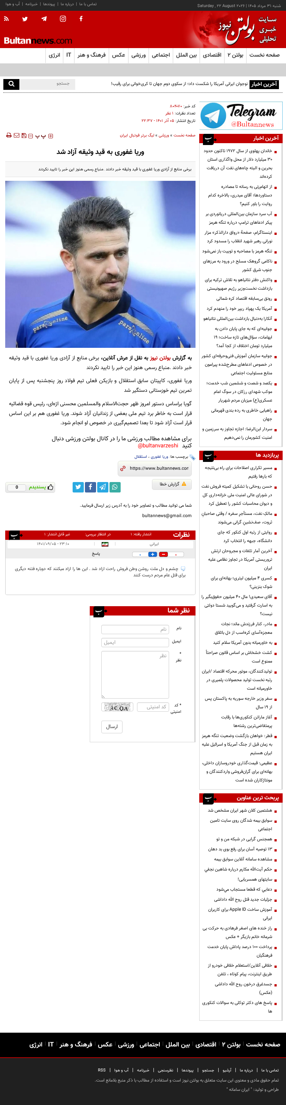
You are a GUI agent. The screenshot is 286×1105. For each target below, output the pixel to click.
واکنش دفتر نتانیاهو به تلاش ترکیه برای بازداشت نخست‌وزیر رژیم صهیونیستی (238, 284)
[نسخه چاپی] (8, 135)
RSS (102, 1070)
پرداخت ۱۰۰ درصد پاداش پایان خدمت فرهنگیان (239, 951)
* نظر (178, 657)
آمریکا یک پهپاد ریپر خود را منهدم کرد (239, 308)
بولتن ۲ (235, 55)
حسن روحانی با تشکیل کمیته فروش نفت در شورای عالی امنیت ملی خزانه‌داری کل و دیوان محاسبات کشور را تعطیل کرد (236, 495)
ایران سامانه (239, 1089)
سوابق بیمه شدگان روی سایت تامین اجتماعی (241, 824)
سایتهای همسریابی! (255, 879)
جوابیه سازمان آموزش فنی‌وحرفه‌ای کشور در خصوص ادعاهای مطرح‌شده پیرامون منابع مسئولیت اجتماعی (236, 365)
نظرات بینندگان (180, 535)
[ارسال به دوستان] (16, 135)
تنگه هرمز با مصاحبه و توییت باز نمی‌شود (237, 251)
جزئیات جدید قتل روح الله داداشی (243, 899)
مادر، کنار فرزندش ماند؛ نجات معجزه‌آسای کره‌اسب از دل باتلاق (243, 628)
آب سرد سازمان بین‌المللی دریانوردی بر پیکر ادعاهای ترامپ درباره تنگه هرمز (239, 218)
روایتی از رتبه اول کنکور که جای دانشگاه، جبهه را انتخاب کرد (244, 536)
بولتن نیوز (160, 358)
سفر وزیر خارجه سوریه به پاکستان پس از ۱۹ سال (238, 703)
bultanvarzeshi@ (158, 446)
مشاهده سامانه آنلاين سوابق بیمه (243, 859)
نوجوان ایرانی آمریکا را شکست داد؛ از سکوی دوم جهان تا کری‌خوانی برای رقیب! (179, 84)
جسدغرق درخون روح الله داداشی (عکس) (243, 988)
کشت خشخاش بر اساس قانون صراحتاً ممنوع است (239, 657)
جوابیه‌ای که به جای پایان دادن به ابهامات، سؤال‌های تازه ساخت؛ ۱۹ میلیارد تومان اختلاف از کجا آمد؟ (243, 337)
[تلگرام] (241, 115)
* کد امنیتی (176, 708)
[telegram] (43, 19)
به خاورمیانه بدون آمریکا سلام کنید (242, 642)
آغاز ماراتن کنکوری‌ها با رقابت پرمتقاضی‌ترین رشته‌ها (246, 721)
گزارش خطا (169, 484)
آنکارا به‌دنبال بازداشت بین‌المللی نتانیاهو (237, 318)
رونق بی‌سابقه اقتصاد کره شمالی (244, 298)
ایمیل (176, 641)
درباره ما (67, 4)
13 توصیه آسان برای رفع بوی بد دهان (240, 849)
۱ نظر (169, 113)
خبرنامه (31, 4)
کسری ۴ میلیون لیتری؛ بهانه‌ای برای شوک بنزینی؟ (241, 582)
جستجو (208, 1070)
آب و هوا (13, 4)
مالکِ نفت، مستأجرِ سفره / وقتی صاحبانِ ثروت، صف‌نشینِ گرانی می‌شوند (236, 518)
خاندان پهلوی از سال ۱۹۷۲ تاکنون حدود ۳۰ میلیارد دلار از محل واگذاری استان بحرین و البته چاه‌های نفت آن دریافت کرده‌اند (238, 164)
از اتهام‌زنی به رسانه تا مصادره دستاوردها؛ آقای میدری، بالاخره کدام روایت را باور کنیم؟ (240, 195)
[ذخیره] (23, 135)
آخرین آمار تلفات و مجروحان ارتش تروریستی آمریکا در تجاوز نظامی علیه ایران (240, 560)
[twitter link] (78, 487)
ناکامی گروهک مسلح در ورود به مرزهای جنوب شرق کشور (237, 265)
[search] (11, 84)
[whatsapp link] (115, 487)
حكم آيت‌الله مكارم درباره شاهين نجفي (238, 869)
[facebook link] (90, 487)
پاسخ (96, 554)
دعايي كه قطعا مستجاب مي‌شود (244, 889)
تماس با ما (88, 4)
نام (179, 628)
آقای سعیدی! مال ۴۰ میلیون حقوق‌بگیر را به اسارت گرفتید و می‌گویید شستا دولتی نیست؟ (236, 605)
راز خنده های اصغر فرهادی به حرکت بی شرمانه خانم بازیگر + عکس (237, 932)
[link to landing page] (245, 29)
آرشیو (227, 1070)
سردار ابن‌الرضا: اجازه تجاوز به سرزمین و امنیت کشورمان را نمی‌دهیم (237, 433)
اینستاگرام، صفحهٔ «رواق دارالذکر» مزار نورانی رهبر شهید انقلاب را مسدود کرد (238, 237)
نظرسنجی (165, 1070)
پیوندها (49, 4)
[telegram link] (102, 487)
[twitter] (25, 19)
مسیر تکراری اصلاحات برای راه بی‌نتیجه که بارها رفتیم (238, 472)
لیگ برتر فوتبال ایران (137, 135)
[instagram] (63, 20)
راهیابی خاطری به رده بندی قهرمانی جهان (241, 414)
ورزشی (164, 135)
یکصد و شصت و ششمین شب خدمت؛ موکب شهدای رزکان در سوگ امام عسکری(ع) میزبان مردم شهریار (239, 392)
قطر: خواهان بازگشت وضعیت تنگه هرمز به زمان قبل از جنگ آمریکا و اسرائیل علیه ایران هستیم (237, 744)
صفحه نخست (265, 55)
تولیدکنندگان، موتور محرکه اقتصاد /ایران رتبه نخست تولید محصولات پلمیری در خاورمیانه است (237, 680)
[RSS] (8, 19)
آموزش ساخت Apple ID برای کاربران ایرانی (240, 914)
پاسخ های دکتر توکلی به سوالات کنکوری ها (237, 1007)
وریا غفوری (159, 457)
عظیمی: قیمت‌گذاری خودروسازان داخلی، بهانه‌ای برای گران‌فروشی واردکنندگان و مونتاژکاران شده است (237, 772)
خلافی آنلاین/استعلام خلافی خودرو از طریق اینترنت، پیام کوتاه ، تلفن (240, 970)
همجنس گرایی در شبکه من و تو (244, 839)
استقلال (140, 457)
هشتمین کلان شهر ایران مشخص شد (240, 810)
